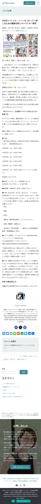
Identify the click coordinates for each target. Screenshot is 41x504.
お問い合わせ (29, 3)
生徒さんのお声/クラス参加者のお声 (13, 396)
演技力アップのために (9, 393)
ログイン (24, 345)
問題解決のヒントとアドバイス (11, 387)
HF (29, 478)
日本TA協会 (33, 481)
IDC (33, 478)
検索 (3, 369)
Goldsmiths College (14, 478)
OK (13, 501)
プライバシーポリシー (23, 501)
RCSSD (24, 478)
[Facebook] (16, 327)
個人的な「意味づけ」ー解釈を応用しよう (15, 359)
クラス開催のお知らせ (19, 30)
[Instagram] (25, 327)
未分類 (4, 390)
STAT (4, 478)
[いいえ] (39, 496)
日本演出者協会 (22, 481)
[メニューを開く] (38, 3)
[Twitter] (20, 327)
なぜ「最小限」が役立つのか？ (28, 356)
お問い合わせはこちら (20, 467)
